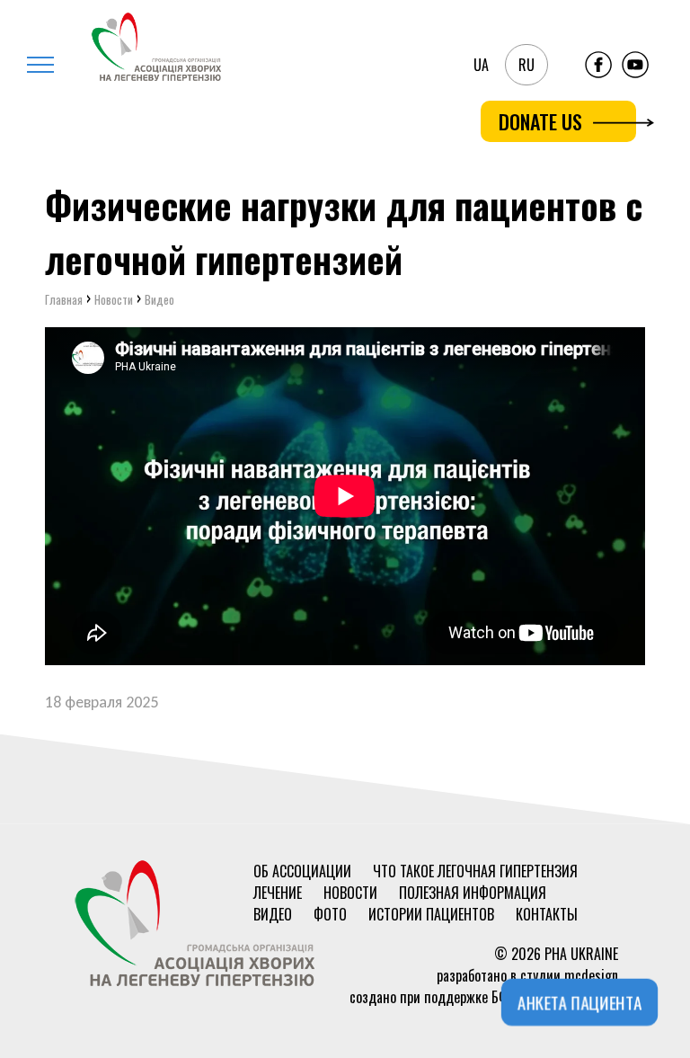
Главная (64, 299)
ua (481, 65)
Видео (272, 914)
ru (526, 65)
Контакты (547, 914)
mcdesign (591, 975)
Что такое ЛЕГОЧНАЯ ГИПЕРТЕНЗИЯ (475, 871)
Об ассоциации (302, 871)
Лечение (277, 892)
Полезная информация (472, 892)
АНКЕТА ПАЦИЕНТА (579, 1003)
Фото (330, 914)
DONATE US (540, 121)
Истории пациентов (431, 914)
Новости (350, 892)
